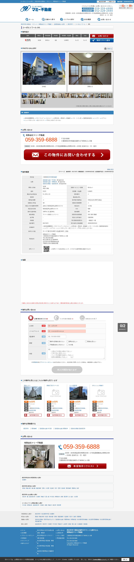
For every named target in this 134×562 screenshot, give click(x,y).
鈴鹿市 (24, 480)
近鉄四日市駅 (32, 410)
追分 (72, 496)
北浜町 (52, 488)
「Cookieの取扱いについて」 (100, 559)
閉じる (125, 559)
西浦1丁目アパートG (53, 385)
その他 (71, 345)
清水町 (63, 488)
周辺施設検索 (60, 538)
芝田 (59, 488)
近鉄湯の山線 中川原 (46, 428)
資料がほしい (73, 341)
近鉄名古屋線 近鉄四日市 (78, 428)
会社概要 (23, 533)
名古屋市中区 (45, 514)
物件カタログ (25, 543)
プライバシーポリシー (46, 362)
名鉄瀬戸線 (38, 521)
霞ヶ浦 (47, 496)
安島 (38, 408)
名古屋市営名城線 (82, 519)
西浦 (61, 408)
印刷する (109, 48)
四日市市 (49, 177)
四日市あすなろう (49, 519)
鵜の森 (33, 488)
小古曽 (47, 488)
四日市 (24, 496)
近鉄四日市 (55, 183)
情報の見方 (110, 169)
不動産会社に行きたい (57, 345)
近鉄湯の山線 (47, 180)
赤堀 (62, 496)
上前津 (65, 524)
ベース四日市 (73, 385)
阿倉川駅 (99, 410)
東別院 (85, 524)
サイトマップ (25, 540)
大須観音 (79, 524)
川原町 (38, 496)
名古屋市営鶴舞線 (94, 519)
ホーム (23, 530)
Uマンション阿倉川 (97, 385)
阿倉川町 (107, 408)
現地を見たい (91, 341)
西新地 (74, 488)
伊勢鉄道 (73, 519)
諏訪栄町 (38, 488)
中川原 (54, 180)
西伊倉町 (54, 177)
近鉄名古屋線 (47, 183)
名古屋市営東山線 (105, 519)
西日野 (66, 496)
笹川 (56, 488)
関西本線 (67, 519)
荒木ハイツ (27, 385)
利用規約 (35, 362)
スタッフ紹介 (60, 535)
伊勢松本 (54, 182)
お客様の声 (60, 533)
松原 (46, 516)
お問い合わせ (60, 530)
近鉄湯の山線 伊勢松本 (61, 428)
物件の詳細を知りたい (57, 341)
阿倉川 (43, 496)
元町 (77, 488)
